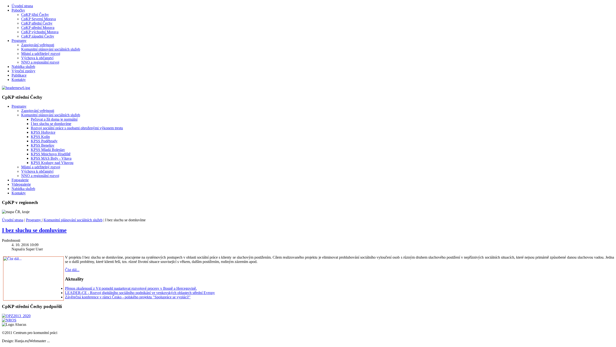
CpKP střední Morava (37, 28)
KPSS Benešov (42, 145)
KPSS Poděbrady (44, 141)
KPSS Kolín (40, 137)
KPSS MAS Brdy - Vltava (51, 158)
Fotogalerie (20, 180)
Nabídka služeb (23, 67)
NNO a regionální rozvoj (40, 62)
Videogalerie (21, 184)
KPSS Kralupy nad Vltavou (52, 163)
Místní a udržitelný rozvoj (40, 54)
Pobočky (18, 10)
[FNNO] (9, 320)
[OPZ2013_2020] (16, 316)
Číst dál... (72, 270)
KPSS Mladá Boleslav (48, 150)
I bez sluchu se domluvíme (51, 124)
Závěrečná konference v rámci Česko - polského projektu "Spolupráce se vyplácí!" (128, 297)
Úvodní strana (22, 6)
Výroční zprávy (23, 71)
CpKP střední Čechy (36, 23)
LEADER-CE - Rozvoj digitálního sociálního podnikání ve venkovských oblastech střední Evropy (140, 293)
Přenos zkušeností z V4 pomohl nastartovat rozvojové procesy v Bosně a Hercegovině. (131, 288)
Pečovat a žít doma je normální (54, 119)
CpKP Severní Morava (38, 19)
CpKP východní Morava (39, 32)
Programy (19, 41)
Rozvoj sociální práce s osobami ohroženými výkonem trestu (77, 128)
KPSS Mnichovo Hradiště (51, 154)
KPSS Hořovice (43, 132)
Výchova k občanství (37, 58)
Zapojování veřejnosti (37, 45)
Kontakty (19, 80)
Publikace (19, 75)
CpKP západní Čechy (37, 36)
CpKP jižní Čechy (35, 15)
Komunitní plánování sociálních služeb (50, 49)
